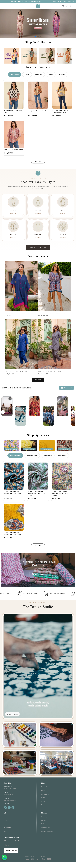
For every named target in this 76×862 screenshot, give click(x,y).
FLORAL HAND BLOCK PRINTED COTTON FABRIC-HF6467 (37, 493)
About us (6, 817)
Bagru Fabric (62, 455)
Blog (5, 824)
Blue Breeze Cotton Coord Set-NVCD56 (16, 371)
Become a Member (11, 850)
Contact (6, 820)
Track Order (7, 828)
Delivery (43, 824)
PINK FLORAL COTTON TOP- (13, 150)
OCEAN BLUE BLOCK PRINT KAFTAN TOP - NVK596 (53, 313)
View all (38, 380)
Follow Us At (68, 388)
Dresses (50, 74)
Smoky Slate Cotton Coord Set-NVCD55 (49, 371)
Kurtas (43, 798)
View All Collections (38, 247)
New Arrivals (45, 787)
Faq (5, 831)
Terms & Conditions (47, 831)
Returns (43, 820)
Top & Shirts (45, 794)
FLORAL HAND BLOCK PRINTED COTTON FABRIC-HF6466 (61, 493)
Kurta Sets (62, 74)
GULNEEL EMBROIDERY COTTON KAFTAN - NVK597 (20, 313)
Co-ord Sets (38, 74)
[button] (4, 6)
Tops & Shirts (15, 74)
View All (38, 161)
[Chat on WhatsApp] (4, 857)
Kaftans (27, 74)
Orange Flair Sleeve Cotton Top (37, 110)
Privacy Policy (45, 828)
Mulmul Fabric (47, 455)
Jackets (43, 801)
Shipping (44, 817)
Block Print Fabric (15, 455)
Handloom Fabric (32, 455)
